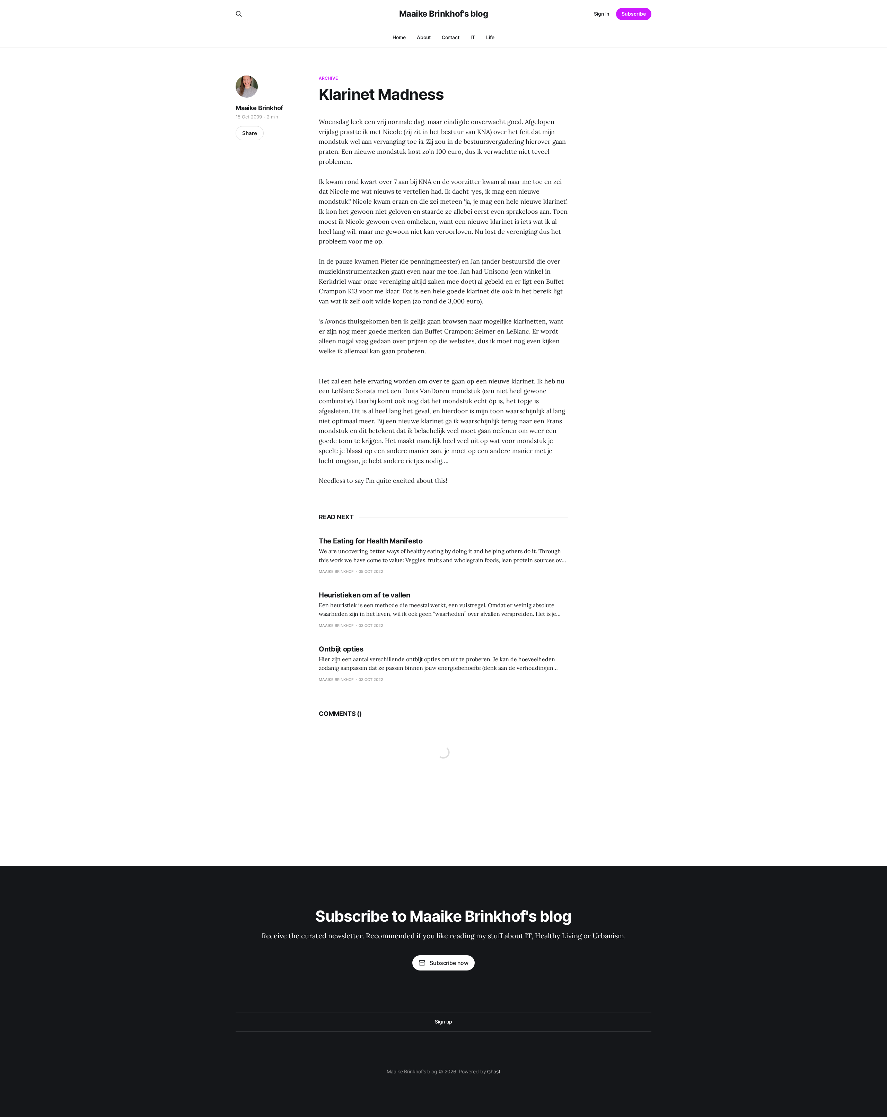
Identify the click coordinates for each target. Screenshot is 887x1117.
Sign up (443, 1022)
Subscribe (634, 14)
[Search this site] (239, 14)
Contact (450, 37)
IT (473, 37)
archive (328, 78)
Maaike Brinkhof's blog (443, 14)
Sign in (601, 14)
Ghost (493, 1071)
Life (490, 37)
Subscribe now (449, 962)
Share (249, 133)
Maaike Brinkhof (259, 108)
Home (399, 37)
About (424, 37)
